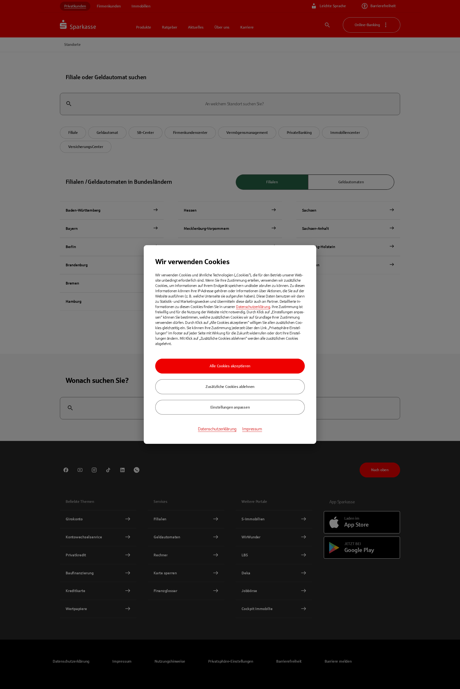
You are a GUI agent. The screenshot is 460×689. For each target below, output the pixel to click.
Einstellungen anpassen (230, 407)
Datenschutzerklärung (253, 307)
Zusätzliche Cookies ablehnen (230, 387)
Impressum (252, 429)
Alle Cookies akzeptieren (230, 366)
